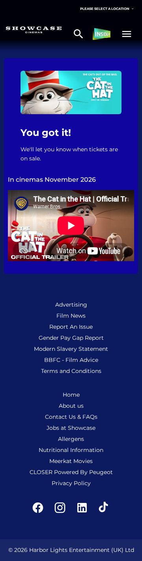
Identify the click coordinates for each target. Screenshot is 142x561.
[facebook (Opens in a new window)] (38, 507)
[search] (78, 34)
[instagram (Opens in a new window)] (60, 507)
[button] (127, 34)
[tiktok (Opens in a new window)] (104, 507)
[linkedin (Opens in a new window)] (82, 507)
